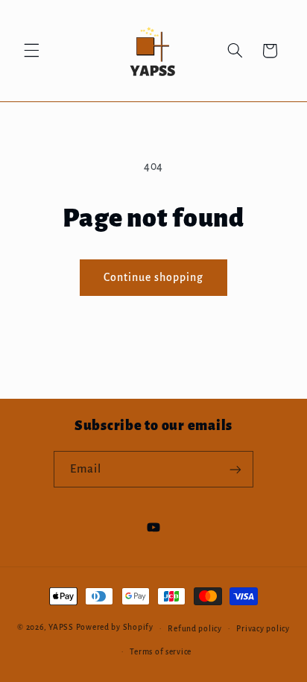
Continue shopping (154, 277)
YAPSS (61, 628)
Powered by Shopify (115, 628)
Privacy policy (262, 629)
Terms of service (161, 652)
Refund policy (195, 629)
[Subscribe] (235, 469)
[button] (31, 51)
